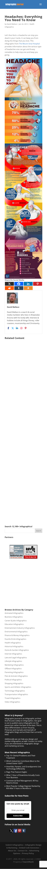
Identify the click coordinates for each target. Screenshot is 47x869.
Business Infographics (14, 617)
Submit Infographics (14, 845)
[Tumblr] (18, 288)
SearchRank (28, 862)
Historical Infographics (14, 646)
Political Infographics (13, 679)
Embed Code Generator (29, 848)
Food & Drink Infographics (15, 639)
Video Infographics (12, 702)
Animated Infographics (14, 613)
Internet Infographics (13, 654)
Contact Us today (35, 741)
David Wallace (12, 24)
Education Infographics (14, 624)
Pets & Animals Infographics (16, 676)
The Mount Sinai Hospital (29, 43)
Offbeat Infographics (13, 668)
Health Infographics (13, 642)
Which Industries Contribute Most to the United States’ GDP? (22, 762)
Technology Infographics (15, 691)
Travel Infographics (12, 698)
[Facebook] (18, 284)
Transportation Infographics (16, 694)
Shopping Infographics (14, 683)
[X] (9, 284)
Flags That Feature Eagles (16, 772)
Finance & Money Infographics (17, 635)
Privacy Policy (28, 853)
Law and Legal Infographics (16, 657)
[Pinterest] (37, 284)
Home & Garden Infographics (17, 650)
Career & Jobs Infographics (16, 620)
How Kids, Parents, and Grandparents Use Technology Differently (23, 767)
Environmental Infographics (16, 631)
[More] (28, 288)
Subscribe (18, 816)
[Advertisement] (23, 429)
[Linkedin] (28, 284)
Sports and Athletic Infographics (18, 687)
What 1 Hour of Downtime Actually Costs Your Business (23, 776)
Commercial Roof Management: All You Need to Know (22, 781)
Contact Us (22, 850)
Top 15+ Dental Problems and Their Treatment (20, 756)
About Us (12, 850)
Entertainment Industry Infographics (20, 628)
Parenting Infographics (14, 672)
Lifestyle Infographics (13, 661)
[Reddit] (9, 288)
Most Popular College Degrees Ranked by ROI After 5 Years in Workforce (23, 787)
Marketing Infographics (14, 665)
